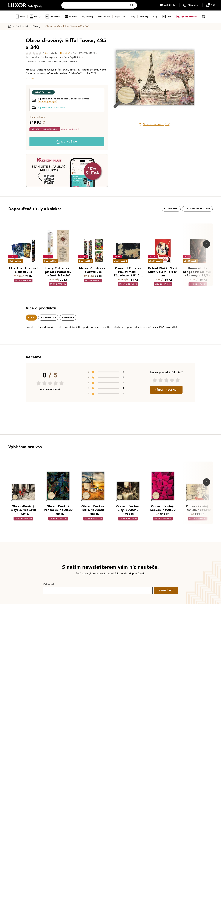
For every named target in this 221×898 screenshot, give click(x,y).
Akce (169, 16)
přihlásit (166, 590)
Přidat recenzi (166, 389)
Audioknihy (55, 16)
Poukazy (73, 16)
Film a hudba (104, 16)
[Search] (131, 5)
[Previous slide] (120, 78)
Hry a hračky (87, 16)
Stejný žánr (171, 209)
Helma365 (65, 53)
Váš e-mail (48, 584)
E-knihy (37, 16)
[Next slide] (188, 78)
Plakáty (36, 26)
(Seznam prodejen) (47, 101)
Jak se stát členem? (70, 129)
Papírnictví (120, 16)
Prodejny (144, 16)
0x (46, 53)
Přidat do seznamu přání (156, 124)
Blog (155, 16)
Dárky (132, 16)
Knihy (22, 16)
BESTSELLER (15, 261)
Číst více (30, 79)
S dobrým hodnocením (197, 209)
